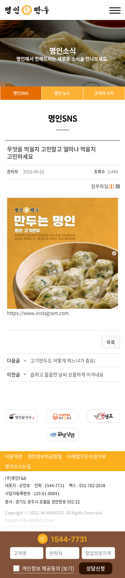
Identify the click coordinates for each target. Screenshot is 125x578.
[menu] (115, 10)
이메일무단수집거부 (86, 456)
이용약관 (13, 456)
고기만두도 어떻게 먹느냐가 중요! (63, 360)
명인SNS (20, 93)
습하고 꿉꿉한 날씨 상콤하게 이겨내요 (67, 374)
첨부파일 (102, 186)
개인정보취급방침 (44, 456)
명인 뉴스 (62, 93)
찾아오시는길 (18, 466)
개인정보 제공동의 (41, 568)
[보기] (67, 568)
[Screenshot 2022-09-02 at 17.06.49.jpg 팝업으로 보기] (62, 198)
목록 (110, 342)
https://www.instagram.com (38, 312)
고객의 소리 (104, 93)
